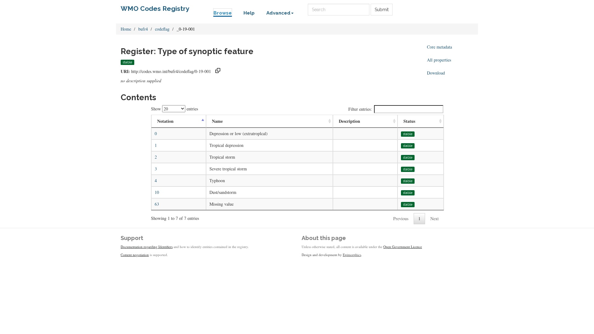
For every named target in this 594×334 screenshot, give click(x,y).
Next (434, 218)
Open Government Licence (402, 246)
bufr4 (143, 29)
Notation (165, 121)
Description (349, 121)
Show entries (174, 109)
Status (409, 121)
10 (157, 192)
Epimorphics (352, 254)
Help (249, 13)
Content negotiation (135, 254)
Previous (400, 218)
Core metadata (439, 47)
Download (436, 73)
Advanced (278, 13)
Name (217, 121)
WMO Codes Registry (155, 8)
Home (126, 29)
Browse (222, 13)
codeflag (162, 29)
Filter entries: (360, 109)
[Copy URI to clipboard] (217, 71)
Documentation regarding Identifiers (147, 246)
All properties (439, 60)
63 (157, 204)
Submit (382, 9)
